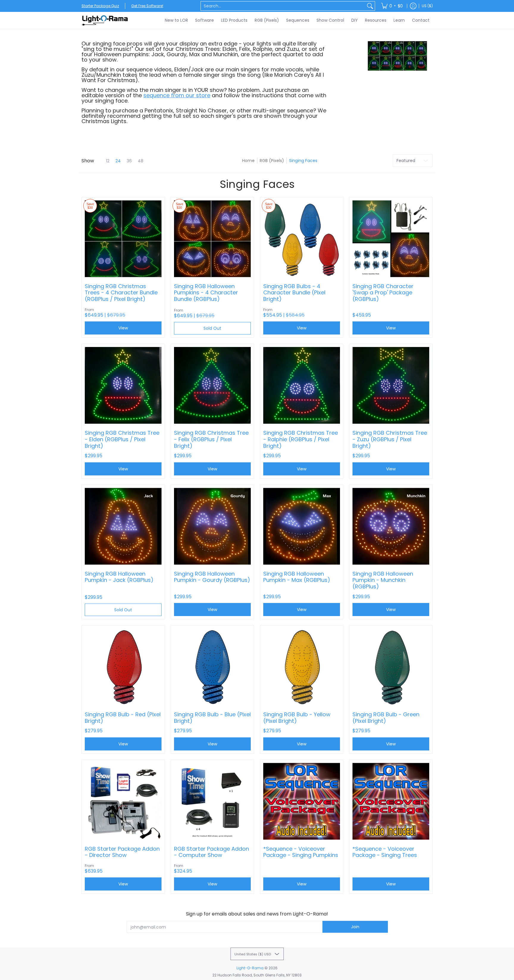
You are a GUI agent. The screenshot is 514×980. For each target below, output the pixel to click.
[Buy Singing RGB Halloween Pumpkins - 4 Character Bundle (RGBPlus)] (212, 238)
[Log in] (413, 6)
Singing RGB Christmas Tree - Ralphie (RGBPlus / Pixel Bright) (300, 439)
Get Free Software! (147, 5)
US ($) (427, 5)
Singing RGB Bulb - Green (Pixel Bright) (385, 717)
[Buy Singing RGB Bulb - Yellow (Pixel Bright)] (301, 667)
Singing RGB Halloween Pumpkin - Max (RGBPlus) (296, 577)
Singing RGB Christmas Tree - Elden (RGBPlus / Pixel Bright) (122, 439)
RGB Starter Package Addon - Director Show (122, 852)
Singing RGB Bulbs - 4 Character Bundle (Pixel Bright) (294, 292)
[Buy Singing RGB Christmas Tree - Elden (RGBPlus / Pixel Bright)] (123, 385)
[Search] (370, 5)
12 (107, 160)
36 (129, 160)
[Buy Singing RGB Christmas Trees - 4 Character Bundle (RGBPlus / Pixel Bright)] (123, 238)
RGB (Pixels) (272, 161)
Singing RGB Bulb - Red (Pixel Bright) (123, 717)
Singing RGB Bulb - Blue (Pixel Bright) (212, 717)
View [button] (123, 328)
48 (140, 160)
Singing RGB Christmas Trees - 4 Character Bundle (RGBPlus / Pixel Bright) (121, 292)
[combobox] (283, 5)
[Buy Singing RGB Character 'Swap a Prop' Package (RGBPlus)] (390, 238)
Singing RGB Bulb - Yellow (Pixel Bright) (296, 717)
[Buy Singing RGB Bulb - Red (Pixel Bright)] (123, 667)
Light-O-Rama (250, 967)
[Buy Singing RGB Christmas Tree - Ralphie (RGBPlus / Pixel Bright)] (301, 385)
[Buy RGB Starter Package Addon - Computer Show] (212, 801)
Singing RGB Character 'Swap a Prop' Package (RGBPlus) (382, 292)
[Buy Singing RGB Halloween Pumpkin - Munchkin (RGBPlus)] (390, 526)
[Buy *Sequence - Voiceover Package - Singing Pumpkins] (301, 801)
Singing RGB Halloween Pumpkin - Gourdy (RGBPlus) (212, 577)
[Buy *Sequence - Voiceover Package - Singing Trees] (390, 801)
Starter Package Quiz (100, 5)
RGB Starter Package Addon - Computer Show (211, 852)
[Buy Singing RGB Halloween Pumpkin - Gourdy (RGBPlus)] (212, 526)
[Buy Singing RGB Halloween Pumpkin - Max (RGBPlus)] (301, 526)
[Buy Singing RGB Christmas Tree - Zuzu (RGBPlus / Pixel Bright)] (390, 385)
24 (118, 160)
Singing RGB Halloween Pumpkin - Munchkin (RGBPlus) (382, 580)
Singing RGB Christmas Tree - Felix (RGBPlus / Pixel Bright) (211, 439)
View (123, 469)
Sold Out (212, 328)
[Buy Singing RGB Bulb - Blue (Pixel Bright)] (212, 667)
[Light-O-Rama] (105, 20)
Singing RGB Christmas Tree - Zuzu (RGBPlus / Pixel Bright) (389, 439)
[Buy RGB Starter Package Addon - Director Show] (123, 801)
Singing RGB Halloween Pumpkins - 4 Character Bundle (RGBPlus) (206, 292)
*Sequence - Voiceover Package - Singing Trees (384, 852)
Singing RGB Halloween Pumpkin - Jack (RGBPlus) (119, 577)
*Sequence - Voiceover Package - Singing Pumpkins (300, 852)
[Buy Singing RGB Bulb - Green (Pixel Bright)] (390, 667)
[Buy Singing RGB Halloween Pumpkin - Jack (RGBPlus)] (123, 526)
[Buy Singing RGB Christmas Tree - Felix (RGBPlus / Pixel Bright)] (212, 385)
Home (248, 161)
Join (355, 927)
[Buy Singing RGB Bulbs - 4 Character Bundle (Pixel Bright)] (301, 238)
